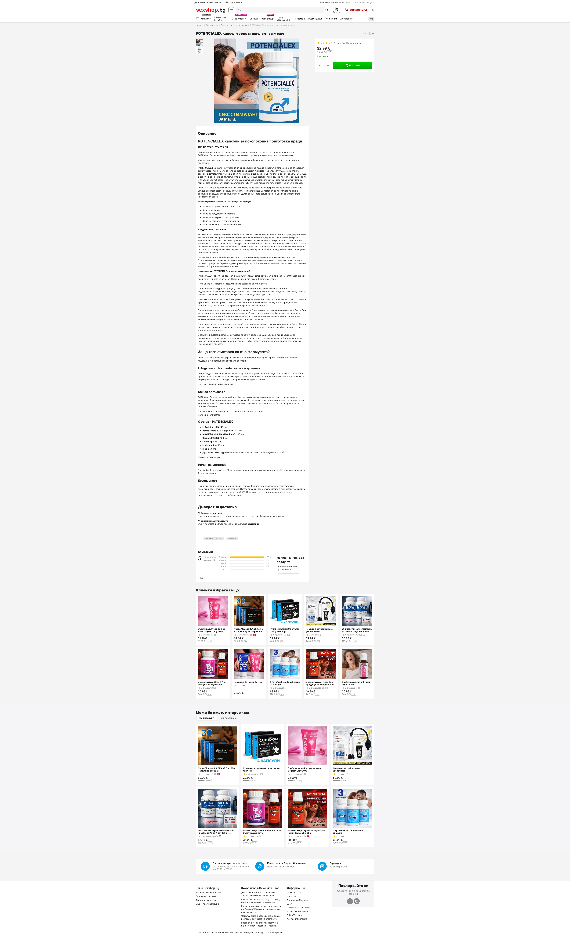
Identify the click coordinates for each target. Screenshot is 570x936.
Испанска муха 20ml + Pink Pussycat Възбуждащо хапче (212, 683)
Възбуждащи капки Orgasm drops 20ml (356, 683)
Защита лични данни (297, 911)
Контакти (291, 896)
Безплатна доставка (206, 896)
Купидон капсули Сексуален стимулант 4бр (284, 630)
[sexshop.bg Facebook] (350, 901)
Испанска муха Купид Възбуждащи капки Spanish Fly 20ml (320, 683)
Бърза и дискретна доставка (230, 863)
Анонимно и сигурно (206, 900)
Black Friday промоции (207, 904)
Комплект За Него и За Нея (248, 682)
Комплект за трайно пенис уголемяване (319, 630)
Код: (365, 33)
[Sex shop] (211, 10)
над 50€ (335, 2)
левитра (232, 538)
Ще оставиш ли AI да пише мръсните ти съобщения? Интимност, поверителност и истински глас (261, 909)
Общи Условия (294, 915)
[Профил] (373, 10)
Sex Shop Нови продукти (208, 892)
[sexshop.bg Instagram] (357, 901)
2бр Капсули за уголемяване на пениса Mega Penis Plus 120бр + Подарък (357, 630)
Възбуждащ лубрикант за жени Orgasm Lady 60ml (211, 630)
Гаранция (335, 863)
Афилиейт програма (297, 919)
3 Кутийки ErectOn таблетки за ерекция (285, 683)
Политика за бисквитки (298, 907)
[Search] (326, 10)
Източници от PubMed (209, 415)
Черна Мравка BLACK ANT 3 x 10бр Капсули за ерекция (248, 630)
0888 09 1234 (294, 892)
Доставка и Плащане (363, 2)
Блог (289, 904)
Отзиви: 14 (339, 43)
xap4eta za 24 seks (214, 538)
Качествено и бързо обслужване (286, 863)
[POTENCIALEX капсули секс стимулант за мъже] (257, 81)
